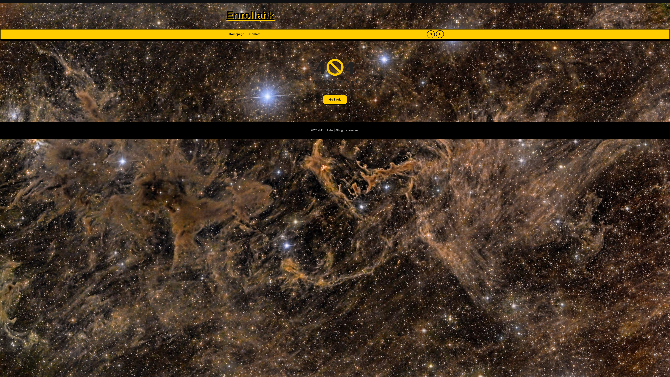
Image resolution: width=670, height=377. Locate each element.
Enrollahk (250, 15)
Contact (254, 34)
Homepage (236, 34)
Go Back (335, 99)
